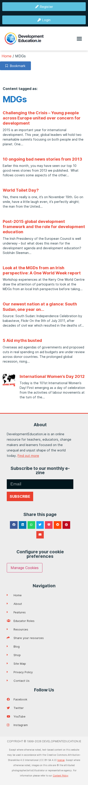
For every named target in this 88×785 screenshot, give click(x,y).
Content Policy (60, 775)
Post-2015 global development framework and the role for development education (44, 226)
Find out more (28, 456)
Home (7, 56)
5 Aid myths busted (22, 340)
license (61, 760)
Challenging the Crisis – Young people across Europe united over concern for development (42, 118)
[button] (79, 38)
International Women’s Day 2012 (52, 376)
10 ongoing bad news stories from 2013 (42, 159)
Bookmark (16, 66)
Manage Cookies (25, 567)
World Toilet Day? (21, 190)
